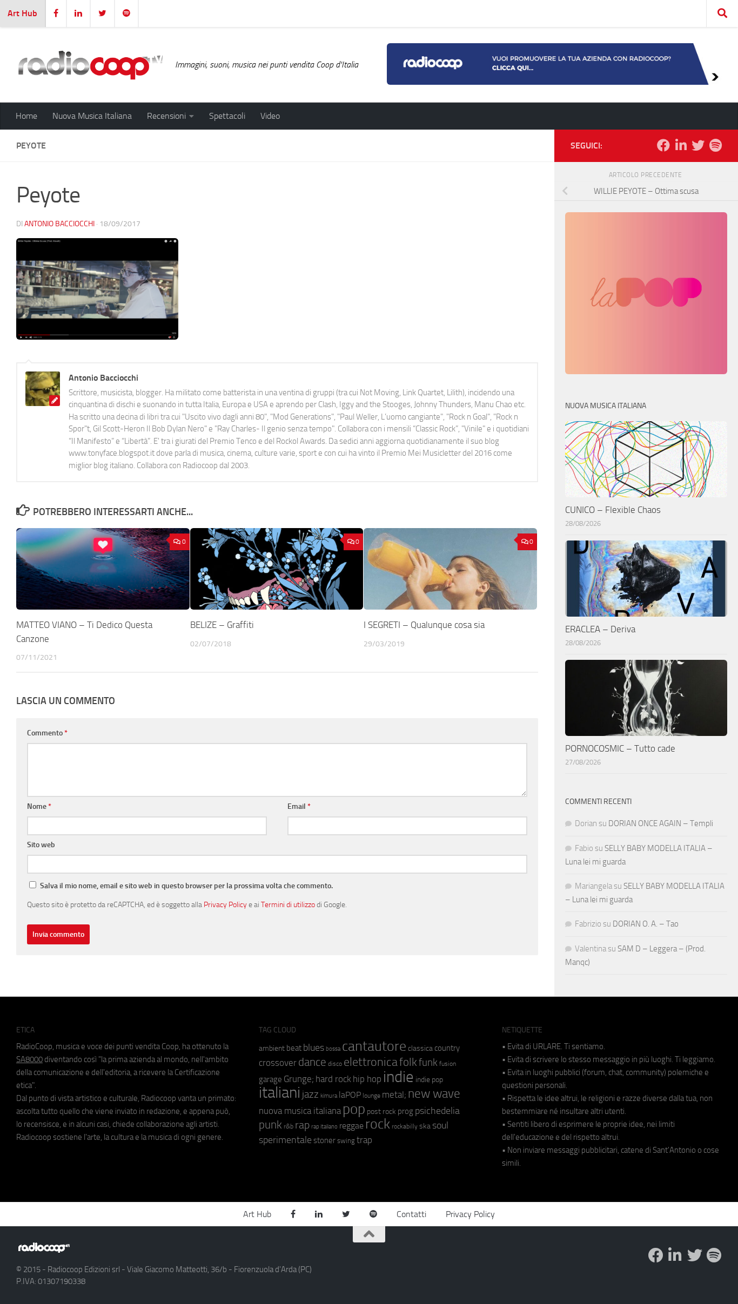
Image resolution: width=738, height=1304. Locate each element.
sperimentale (285, 1140)
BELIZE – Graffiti (222, 624)
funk (428, 1063)
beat (293, 1048)
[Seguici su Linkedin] (680, 145)
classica (420, 1048)
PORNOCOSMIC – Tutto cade (620, 748)
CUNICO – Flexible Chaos (613, 509)
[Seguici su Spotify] (715, 145)
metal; (394, 1095)
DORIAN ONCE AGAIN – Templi (660, 823)
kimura (328, 1095)
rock (377, 1124)
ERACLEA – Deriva (600, 629)
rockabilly (405, 1126)
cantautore (374, 1046)
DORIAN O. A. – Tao (646, 924)
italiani (279, 1092)
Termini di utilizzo (288, 904)
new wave (434, 1093)
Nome (39, 806)
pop (354, 1109)
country (447, 1048)
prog (405, 1111)
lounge (371, 1095)
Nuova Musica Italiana (92, 116)
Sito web (41, 844)
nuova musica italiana (300, 1110)
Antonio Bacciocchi (59, 223)
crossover (278, 1062)
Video (270, 116)
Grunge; (299, 1079)
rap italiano (324, 1126)
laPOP (350, 1095)
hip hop (367, 1078)
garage (270, 1079)
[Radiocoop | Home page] (90, 65)
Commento (47, 733)
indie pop (429, 1079)
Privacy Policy (225, 904)
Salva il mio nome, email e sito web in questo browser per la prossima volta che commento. (186, 885)
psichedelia (437, 1111)
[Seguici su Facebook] (663, 145)
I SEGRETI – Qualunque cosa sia (424, 624)
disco (335, 1063)
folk (408, 1062)
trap (364, 1139)
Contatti (411, 1214)
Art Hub (22, 13)
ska (425, 1126)
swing (346, 1141)
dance (312, 1062)
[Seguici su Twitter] (698, 145)
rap (302, 1125)
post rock (381, 1111)
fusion (447, 1063)
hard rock (333, 1079)
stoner (324, 1140)
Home (26, 116)
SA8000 (29, 1059)
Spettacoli (227, 116)
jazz (310, 1094)
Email (299, 806)
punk (270, 1124)
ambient (272, 1048)
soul (440, 1125)
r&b (288, 1126)
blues (313, 1047)
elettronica (371, 1062)
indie (398, 1076)
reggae (351, 1125)
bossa (333, 1048)
